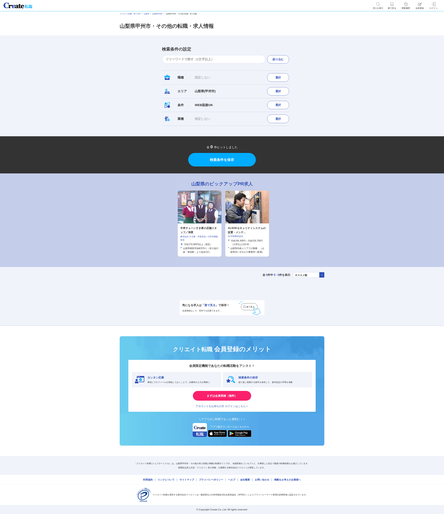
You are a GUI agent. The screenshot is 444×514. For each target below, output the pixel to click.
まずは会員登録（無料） (222, 395)
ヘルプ (231, 479)
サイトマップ (187, 479)
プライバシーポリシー (211, 479)
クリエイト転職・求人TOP (130, 14)
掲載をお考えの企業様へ (287, 479)
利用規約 (148, 479)
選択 (278, 77)
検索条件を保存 (222, 160)
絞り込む (278, 59)
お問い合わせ (262, 479)
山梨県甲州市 (157, 14)
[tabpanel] (199, 223)
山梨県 (146, 14)
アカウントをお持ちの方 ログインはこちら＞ (222, 406)
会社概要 (245, 479)
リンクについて (166, 479)
